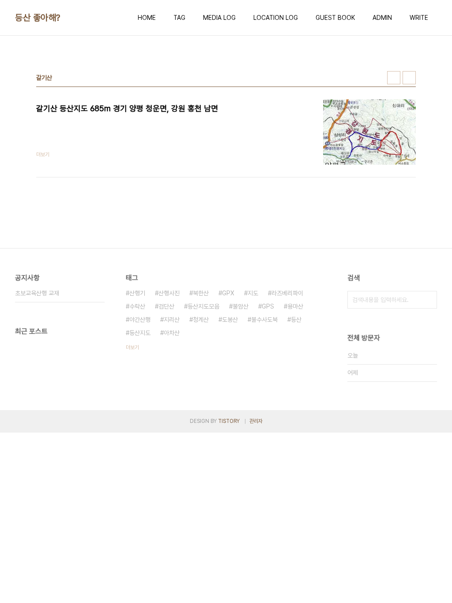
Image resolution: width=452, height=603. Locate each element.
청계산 (201, 319)
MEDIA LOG (219, 17)
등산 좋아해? (37, 17)
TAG (179, 17)
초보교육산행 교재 (37, 293)
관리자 (256, 421)
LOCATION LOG (275, 17)
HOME (147, 17)
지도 (253, 293)
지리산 (172, 319)
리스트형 (409, 77)
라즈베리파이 (287, 293)
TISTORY (229, 421)
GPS (268, 306)
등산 (296, 319)
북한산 (201, 293)
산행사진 (169, 293)
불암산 (241, 306)
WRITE (419, 17)
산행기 (137, 293)
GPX (228, 293)
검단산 (166, 306)
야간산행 (140, 319)
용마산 (295, 306)
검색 (428, 299)
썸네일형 (393, 77)
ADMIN (382, 17)
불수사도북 (264, 319)
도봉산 (230, 319)
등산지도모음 (203, 306)
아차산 (172, 332)
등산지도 (140, 332)
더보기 (132, 347)
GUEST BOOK (335, 17)
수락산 (137, 306)
